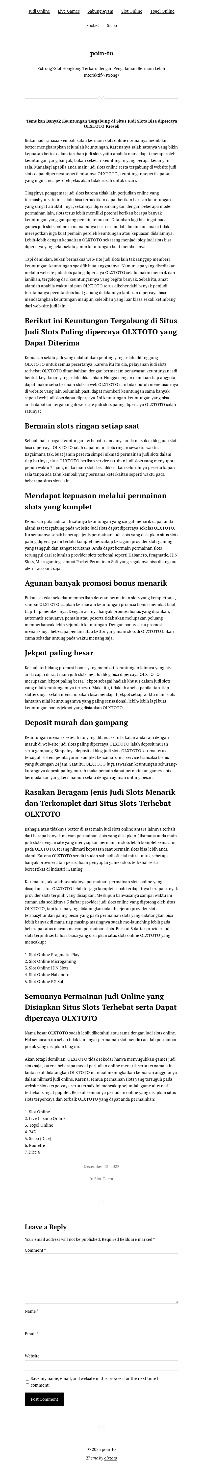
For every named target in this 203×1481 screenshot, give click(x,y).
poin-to (101, 53)
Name (32, 1311)
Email (31, 1333)
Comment (35, 1250)
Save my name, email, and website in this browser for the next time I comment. (94, 1381)
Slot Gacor (104, 1178)
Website (32, 1356)
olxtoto (110, 1458)
